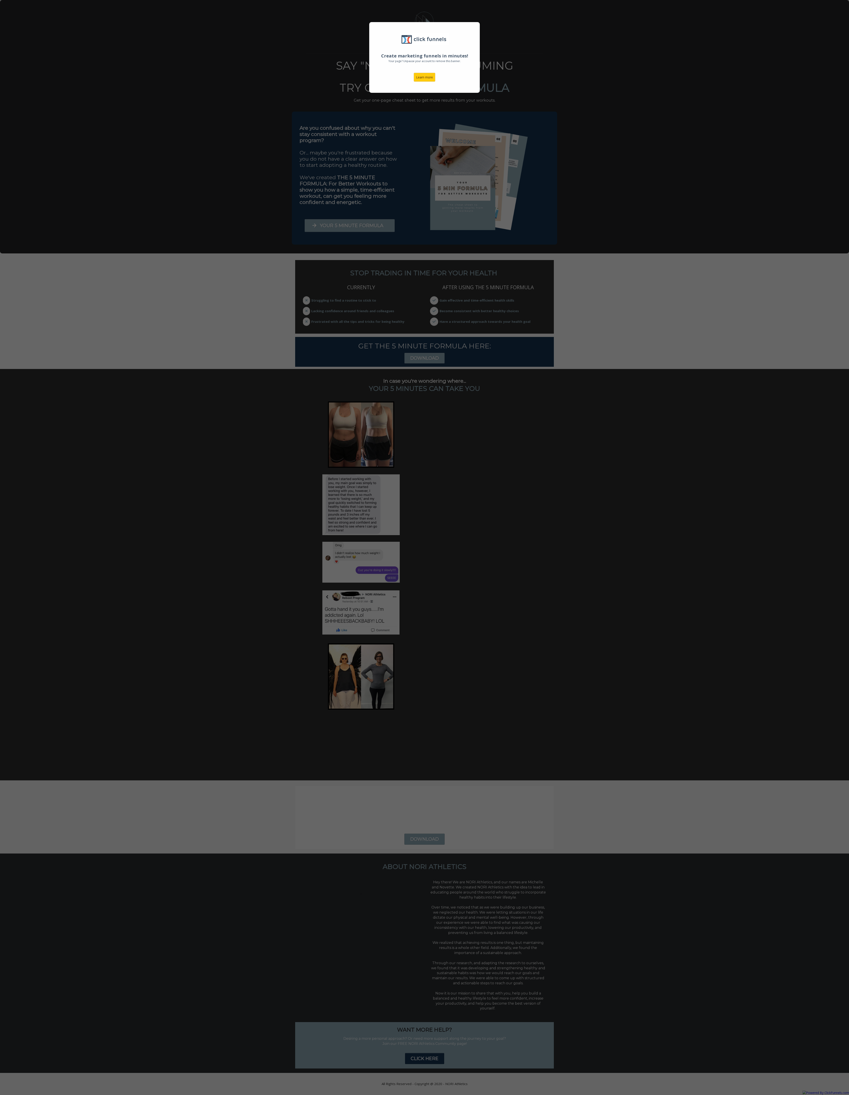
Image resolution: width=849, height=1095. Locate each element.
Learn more (424, 77)
